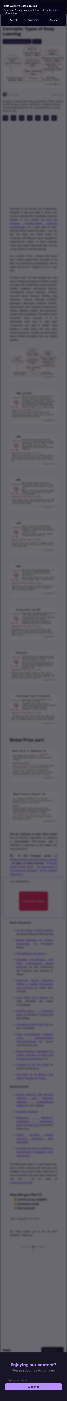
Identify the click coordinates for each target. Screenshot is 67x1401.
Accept (13, 20)
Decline (53, 20)
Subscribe (33, 1386)
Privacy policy (21, 10)
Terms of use (42, 10)
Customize (33, 20)
